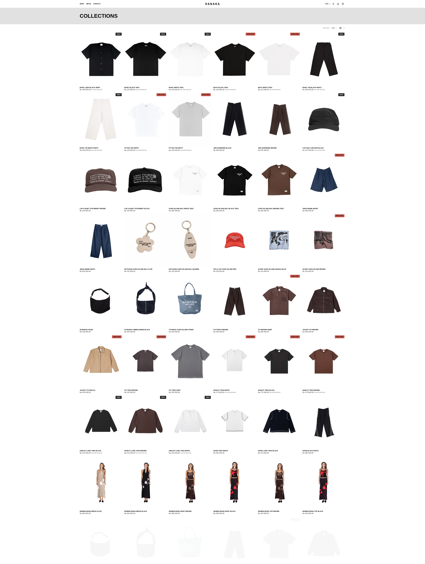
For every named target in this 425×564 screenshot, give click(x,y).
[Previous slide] (172, 179)
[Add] (342, 143)
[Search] (333, 3)
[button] (334, 28)
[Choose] (119, 82)
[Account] (338, 3)
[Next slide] (208, 179)
